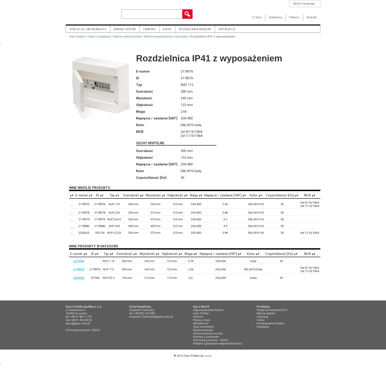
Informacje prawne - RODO (83, 330)
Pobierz (294, 17)
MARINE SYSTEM (125, 29)
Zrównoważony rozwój (207, 333)
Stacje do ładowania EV (87, 29)
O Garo (257, 17)
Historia (198, 316)
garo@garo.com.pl (78, 323)
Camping (149, 29)
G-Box (260, 320)
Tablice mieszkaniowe (127, 36)
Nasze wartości (203, 330)
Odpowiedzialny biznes (208, 310)
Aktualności (200, 323)
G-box (167, 29)
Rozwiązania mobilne (195, 29)
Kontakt (312, 17)
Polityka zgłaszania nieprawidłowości (217, 343)
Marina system (266, 313)
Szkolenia (275, 17)
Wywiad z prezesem (206, 336)
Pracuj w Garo (202, 320)
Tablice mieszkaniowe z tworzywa (166, 36)
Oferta (91, 36)
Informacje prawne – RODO (210, 340)
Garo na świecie (203, 326)
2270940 (78, 261)
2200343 (78, 277)
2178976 (78, 269)
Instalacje (227, 29)
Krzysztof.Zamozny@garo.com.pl (151, 316)
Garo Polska (81, 14)
